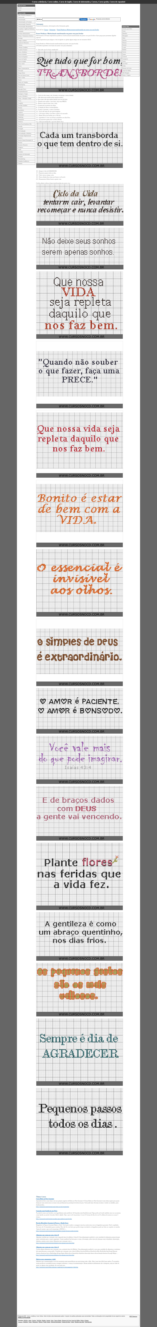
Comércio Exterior (22, 49)
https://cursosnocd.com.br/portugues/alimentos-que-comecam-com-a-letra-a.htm (55, 1255)
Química (20, 138)
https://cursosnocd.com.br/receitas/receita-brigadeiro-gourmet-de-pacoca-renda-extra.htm (57, 1231)
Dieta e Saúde (21, 77)
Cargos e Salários (22, 40)
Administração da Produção (25, 22)
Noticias (124, 40)
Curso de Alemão (22, 54)
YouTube (39, 1320)
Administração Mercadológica (25, 26)
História (20, 107)
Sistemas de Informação (24, 154)
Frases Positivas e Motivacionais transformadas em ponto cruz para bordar (78, 29)
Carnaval (124, 56)
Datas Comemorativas (23, 68)
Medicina (20, 121)
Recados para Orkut (127, 28)
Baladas (124, 49)
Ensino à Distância (22, 96)
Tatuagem (20, 156)
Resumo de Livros (126, 68)
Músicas (41, 1322)
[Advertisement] (80, 9)
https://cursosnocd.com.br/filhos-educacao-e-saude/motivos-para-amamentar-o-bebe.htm (57, 1267)
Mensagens (125, 35)
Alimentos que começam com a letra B (47, 1235)
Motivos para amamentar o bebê (46, 1259)
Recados (124, 45)
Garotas (124, 52)
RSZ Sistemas (133, 1316)
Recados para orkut (79, 1322)
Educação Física (22, 89)
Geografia (20, 103)
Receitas (20, 142)
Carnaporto (125, 59)
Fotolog (34, 1320)
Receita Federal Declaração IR (25, 140)
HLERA (26, 1320)
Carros (124, 61)
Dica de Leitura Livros (23, 75)
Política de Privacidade (24, 1317)
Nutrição (20, 126)
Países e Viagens (126, 75)
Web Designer (125, 73)
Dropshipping (21, 84)
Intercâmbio (21, 110)
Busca (19, 10)
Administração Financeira (24, 24)
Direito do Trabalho (23, 82)
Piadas (124, 66)
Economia (20, 87)
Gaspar (124, 54)
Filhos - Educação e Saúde (24, 98)
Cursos (20, 7)
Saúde (19, 149)
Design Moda (21, 73)
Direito (20, 80)
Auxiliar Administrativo (24, 33)
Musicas (124, 42)
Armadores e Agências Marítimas (26, 29)
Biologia (20, 38)
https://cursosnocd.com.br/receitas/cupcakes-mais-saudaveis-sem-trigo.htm (54, 1219)
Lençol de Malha (126, 70)
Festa (52, 1320)
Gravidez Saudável (22, 105)
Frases (123, 31)
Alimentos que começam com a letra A (47, 1247)
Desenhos (124, 33)
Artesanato (20, 31)
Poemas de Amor (66, 1322)
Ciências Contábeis (23, 47)
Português (20, 128)
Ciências (20, 45)
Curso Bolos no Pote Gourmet (45, 1198)
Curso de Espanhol (22, 56)
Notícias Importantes (56, 1322)
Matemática (21, 119)
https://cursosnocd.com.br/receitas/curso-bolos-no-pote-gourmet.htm (52, 1206)
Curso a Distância (22, 52)
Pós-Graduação (21, 131)
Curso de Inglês (22, 61)
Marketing (20, 117)
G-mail (124, 47)
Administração (21, 19)
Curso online (21, 63)
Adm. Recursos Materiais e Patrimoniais (25, 16)
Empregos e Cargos (23, 94)
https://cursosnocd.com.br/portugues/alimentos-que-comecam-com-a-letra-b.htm (55, 1243)
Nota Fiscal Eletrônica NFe (25, 124)
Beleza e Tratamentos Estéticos (25, 36)
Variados (20, 163)
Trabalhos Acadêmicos (23, 161)
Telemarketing (21, 159)
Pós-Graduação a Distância (24, 133)
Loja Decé (124, 63)
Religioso (20, 147)
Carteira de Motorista (23, 42)
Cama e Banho (57, 1320)
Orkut (123, 38)
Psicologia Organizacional (24, 135)
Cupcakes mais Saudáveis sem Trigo (46, 1211)
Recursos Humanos (23, 145)
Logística (20, 112)
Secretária (20, 152)
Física (19, 101)
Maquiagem (21, 114)
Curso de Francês (22, 59)
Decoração (20, 70)
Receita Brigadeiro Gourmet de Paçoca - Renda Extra (52, 1223)
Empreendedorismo (23, 91)
